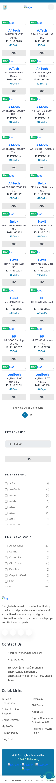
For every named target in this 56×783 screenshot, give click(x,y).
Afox (12, 507)
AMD (12, 519)
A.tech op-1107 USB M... (42, 36)
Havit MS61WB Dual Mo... (42, 265)
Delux (42, 183)
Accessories (16, 545)
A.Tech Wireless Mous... (14, 74)
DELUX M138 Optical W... (42, 189)
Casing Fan (15, 557)
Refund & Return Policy (42, 730)
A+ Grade (14, 489)
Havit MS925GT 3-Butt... (14, 304)
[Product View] (18, 22)
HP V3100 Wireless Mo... (42, 342)
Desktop (14, 569)
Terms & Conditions (8, 701)
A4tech (13, 495)
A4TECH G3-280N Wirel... (42, 112)
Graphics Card (17, 575)
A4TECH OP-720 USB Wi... (42, 151)
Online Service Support (10, 711)
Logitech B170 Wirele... (42, 380)
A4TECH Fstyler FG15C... (42, 74)
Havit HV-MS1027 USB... (14, 265)
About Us (37, 711)
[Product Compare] (10, 22)
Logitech (14, 374)
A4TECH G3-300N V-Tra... (14, 151)
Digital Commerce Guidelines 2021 (42, 720)
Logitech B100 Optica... (14, 380)
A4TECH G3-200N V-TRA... (14, 112)
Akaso (12, 513)
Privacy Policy (10, 732)
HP (42, 298)
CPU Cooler (15, 563)
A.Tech (13, 483)
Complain (37, 699)
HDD (11, 581)
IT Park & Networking (28, 759)
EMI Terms (37, 705)
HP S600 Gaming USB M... (14, 342)
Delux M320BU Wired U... (14, 227)
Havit (42, 222)
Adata (12, 501)
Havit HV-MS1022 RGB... (42, 227)
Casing (13, 551)
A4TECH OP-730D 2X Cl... (14, 189)
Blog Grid (7, 739)
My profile (7, 726)
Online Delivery (10, 719)
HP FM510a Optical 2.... (42, 304)
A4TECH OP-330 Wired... (14, 36)
